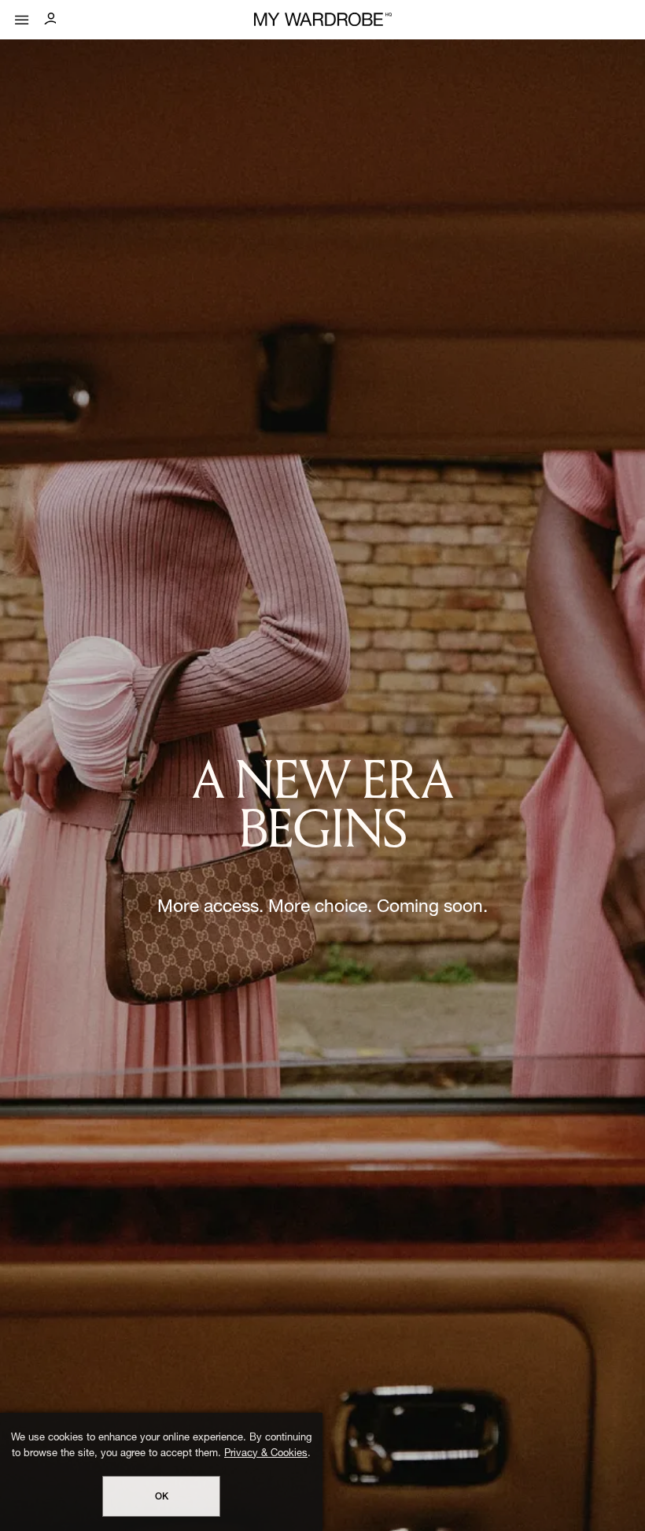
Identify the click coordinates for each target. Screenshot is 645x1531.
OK (161, 1497)
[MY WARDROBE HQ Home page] (323, 20)
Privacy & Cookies (266, 1454)
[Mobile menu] (22, 16)
